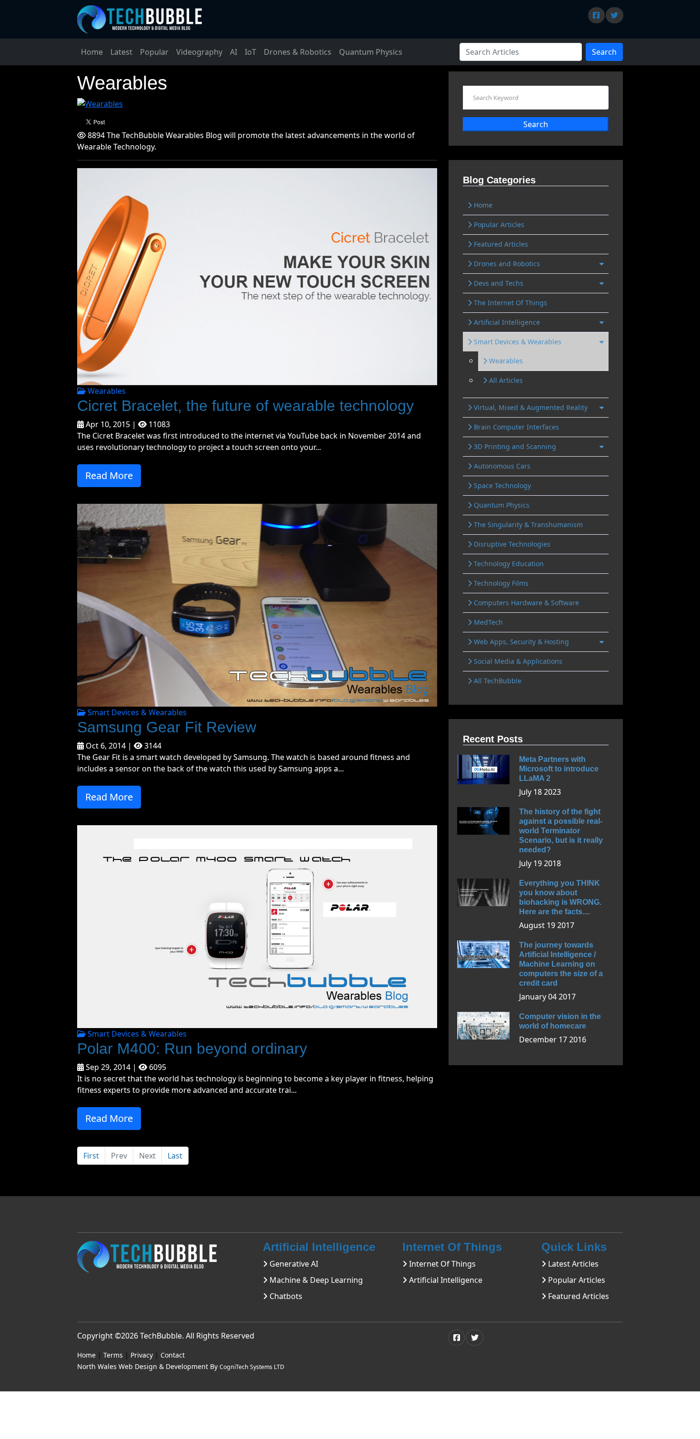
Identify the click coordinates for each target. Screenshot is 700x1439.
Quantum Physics (370, 52)
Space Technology (501, 485)
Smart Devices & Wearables (136, 712)
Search (604, 52)
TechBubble (161, 1335)
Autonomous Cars (501, 465)
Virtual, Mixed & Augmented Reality (530, 407)
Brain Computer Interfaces (515, 426)
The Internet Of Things (509, 302)
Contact (172, 1354)
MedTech (487, 622)
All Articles (505, 380)
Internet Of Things (441, 1264)
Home (92, 52)
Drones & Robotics (297, 52)
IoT (250, 52)
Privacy (141, 1354)
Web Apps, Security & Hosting (520, 641)
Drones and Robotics (506, 263)
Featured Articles (500, 244)
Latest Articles (572, 1264)
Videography (199, 52)
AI (233, 52)
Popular (154, 52)
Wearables (106, 391)
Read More (109, 475)
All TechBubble (496, 680)
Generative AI (293, 1264)
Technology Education (508, 563)
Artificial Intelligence (506, 322)
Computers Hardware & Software (525, 602)
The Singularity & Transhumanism (527, 524)
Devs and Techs (497, 283)
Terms (113, 1354)
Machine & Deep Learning (315, 1280)
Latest (121, 52)
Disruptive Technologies (511, 544)
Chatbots (285, 1296)
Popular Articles (498, 224)
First (91, 1155)
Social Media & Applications (517, 661)
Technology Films (500, 583)
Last (175, 1155)
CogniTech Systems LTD (252, 1367)
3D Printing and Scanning (514, 446)
